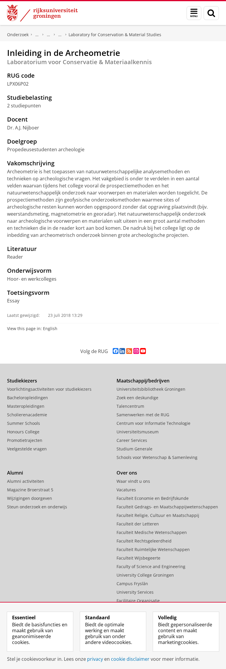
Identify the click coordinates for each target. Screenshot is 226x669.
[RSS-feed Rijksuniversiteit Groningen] (129, 351)
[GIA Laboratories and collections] (60, 35)
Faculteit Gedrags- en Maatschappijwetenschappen (167, 507)
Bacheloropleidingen (27, 397)
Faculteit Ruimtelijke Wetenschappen (153, 549)
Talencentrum (130, 406)
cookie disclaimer (130, 659)
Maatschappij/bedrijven (143, 381)
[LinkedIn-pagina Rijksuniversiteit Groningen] (122, 351)
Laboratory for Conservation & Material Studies (115, 34)
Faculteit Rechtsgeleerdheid (144, 541)
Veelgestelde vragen (27, 449)
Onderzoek (18, 34)
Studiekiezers (22, 381)
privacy (95, 659)
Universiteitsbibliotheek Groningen (151, 389)
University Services (135, 592)
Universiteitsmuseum (138, 432)
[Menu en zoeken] (193, 13)
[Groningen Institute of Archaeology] (37, 35)
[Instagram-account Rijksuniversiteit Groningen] (136, 351)
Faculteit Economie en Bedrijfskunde (153, 498)
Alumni (15, 473)
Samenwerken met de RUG (143, 414)
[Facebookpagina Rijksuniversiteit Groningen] (115, 351)
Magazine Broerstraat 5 (30, 489)
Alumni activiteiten (25, 481)
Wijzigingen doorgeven (29, 498)
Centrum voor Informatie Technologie (153, 423)
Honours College (23, 432)
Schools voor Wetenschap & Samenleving (157, 457)
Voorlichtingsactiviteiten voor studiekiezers (49, 389)
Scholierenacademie (27, 414)
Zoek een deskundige (137, 397)
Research (48, 35)
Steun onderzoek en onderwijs (37, 507)
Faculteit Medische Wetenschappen (152, 532)
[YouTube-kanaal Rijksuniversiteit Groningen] (143, 351)
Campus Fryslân (132, 583)
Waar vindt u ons (133, 481)
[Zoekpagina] (211, 13)
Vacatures (126, 489)
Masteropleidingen (25, 406)
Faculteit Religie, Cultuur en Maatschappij (158, 515)
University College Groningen (145, 575)
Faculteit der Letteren (138, 524)
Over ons (127, 473)
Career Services (132, 440)
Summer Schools (23, 423)
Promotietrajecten (24, 440)
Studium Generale (134, 449)
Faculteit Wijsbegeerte (138, 558)
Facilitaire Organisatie (138, 600)
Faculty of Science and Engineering (151, 566)
